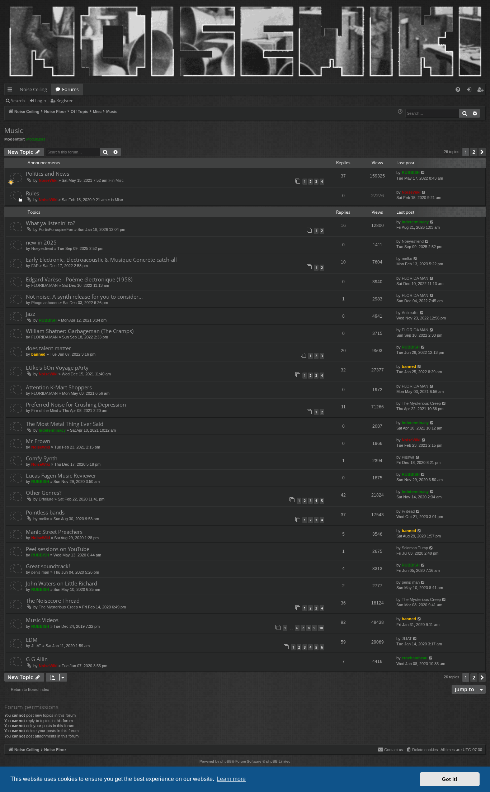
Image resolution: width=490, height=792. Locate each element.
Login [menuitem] (470, 90)
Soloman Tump (415, 548)
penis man (40, 572)
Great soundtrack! (48, 566)
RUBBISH (411, 172)
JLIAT (36, 646)
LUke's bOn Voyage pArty (57, 367)
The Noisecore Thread (53, 600)
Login (40, 101)
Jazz (30, 313)
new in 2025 (41, 242)
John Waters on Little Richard (61, 583)
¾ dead (408, 511)
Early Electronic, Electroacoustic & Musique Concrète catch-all (101, 259)
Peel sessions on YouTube (57, 548)
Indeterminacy (415, 222)
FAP (34, 266)
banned (38, 354)
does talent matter (48, 348)
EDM (32, 639)
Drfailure (46, 499)
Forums (70, 89)
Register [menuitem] (482, 90)
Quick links (11, 90)
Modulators (36, 139)
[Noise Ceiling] (8, 2)
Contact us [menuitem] (393, 750)
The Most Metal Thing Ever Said (64, 423)
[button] (482, 152)
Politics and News (47, 173)
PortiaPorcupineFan (56, 229)
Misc (120, 180)
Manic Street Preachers (54, 531)
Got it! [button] (449, 779)
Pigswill (408, 457)
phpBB (226, 761)
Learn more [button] (231, 779)
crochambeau (415, 658)
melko (407, 258)
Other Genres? (43, 492)
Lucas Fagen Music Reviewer (61, 475)
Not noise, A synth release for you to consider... (84, 296)
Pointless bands (45, 512)
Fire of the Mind (44, 410)
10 (321, 628)
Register (64, 101)
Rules (32, 193)
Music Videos (42, 619)
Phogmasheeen (44, 302)
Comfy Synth (41, 458)
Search (18, 101)
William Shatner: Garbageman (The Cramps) (79, 331)
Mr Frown (38, 441)
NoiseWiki (48, 180)
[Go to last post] (423, 172)
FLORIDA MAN (44, 285)
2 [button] (473, 151)
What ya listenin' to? (50, 223)
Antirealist (410, 312)
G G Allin (37, 659)
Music (13, 130)
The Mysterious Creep (421, 403)
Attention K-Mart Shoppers (59, 387)
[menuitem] (457, 89)
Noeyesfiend (42, 248)
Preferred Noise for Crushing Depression (76, 404)
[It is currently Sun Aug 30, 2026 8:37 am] (400, 112)
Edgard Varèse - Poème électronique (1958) (79, 279)
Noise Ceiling (33, 89)
